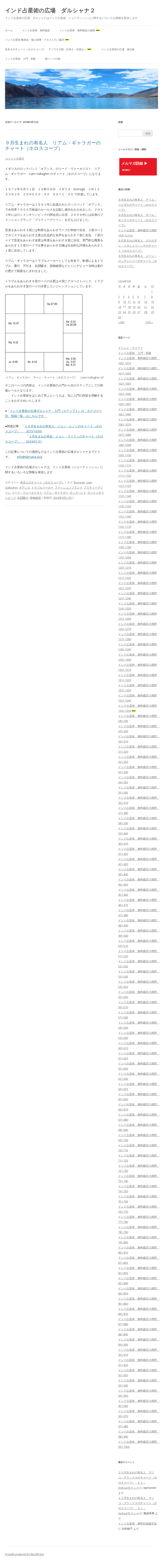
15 (152, 302)
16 (119, 307)
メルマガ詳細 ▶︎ (134, 163)
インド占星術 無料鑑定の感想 (77, 30)
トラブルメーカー (42, 487)
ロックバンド (78, 493)
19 (133, 307)
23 (119, 312)
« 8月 (121, 322)
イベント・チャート (130, 348)
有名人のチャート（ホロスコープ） (42, 482)
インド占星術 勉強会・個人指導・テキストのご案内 (34, 40)
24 (124, 312)
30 (119, 317)
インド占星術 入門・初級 (20, 58)
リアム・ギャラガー (56, 493)
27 (138, 312)
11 (129, 302)
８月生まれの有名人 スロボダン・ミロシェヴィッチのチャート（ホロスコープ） (137, 246)
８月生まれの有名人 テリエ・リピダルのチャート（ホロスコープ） (137, 205)
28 (145, 312)
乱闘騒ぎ (22, 498)
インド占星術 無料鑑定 (36, 30)
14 (145, 302)
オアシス (24, 487)
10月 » (149, 322)
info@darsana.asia (29, 457)
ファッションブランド (68, 487)
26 (133, 312)
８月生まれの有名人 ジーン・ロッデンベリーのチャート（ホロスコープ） (137, 261)
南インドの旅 (52, 58)
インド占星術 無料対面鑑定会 (137, 1523)
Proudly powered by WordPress (24, 1554)
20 (138, 307)
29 (152, 312)
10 (124, 302)
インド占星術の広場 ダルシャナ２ (50, 10)
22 (152, 307)
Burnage (79, 482)
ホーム (9, 30)
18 (129, 307)
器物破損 (35, 498)
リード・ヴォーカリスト (27, 493)
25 (129, 312)
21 (145, 307)
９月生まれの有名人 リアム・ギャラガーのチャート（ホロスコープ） (53, 145)
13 (138, 302)
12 (133, 302)
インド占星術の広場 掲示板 (118, 49)
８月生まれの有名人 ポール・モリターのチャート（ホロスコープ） (137, 220)
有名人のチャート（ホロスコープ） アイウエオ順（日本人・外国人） (46, 49)
